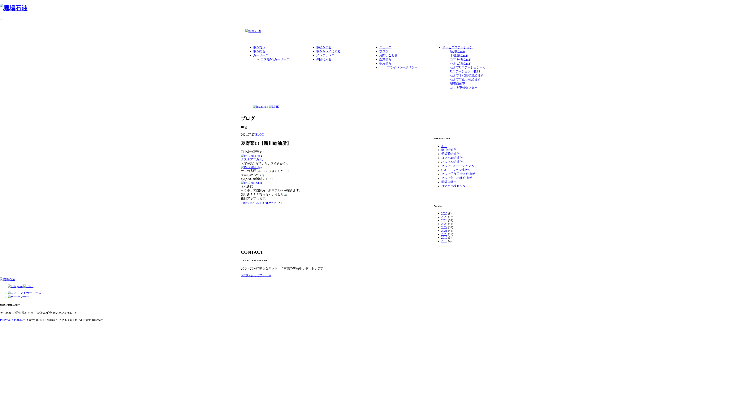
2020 (444, 234)
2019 (444, 237)
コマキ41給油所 (460, 59)
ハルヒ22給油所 (460, 63)
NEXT (278, 202)
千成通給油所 (459, 55)
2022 (444, 227)
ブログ (383, 51)
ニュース (385, 47)
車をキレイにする (328, 51)
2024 (444, 220)
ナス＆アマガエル (253, 159)
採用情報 (385, 63)
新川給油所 (457, 51)
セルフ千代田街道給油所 (467, 75)
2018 (444, 241)
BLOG (259, 134)
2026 (444, 213)
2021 (444, 230)
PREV (245, 202)
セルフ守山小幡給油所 (465, 79)
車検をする (323, 47)
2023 (444, 223)
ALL (444, 146)
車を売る (259, 51)
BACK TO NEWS (262, 202)
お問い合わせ (388, 55)
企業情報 (385, 59)
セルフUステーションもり (468, 67)
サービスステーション (457, 47)
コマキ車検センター (463, 87)
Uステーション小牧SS (465, 71)
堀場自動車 (457, 83)
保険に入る (323, 59)
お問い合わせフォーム (256, 275)
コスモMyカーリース (275, 59)
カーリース (260, 55)
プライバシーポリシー (402, 67)
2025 (444, 217)
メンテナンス (325, 55)
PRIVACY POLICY (12, 319)
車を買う (259, 47)
